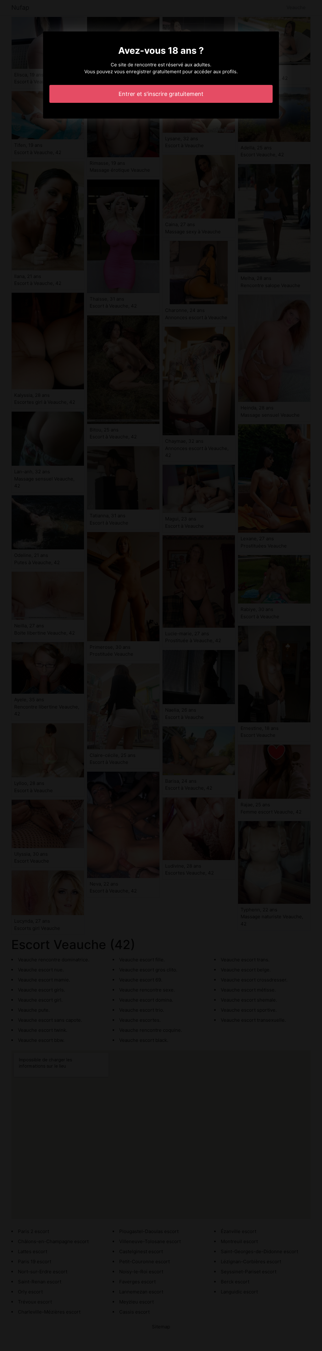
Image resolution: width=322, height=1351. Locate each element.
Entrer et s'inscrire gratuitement (161, 94)
